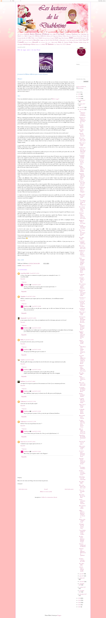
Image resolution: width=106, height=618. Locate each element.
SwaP (55, 44)
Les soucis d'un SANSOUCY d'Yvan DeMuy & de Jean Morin (82, 359)
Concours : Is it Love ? (82, 298)
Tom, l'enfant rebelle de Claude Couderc (82, 532)
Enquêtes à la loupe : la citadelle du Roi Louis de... (82, 120)
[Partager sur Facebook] (47, 263)
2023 (79, 607)
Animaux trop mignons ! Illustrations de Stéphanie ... (82, 552)
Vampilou (23, 296)
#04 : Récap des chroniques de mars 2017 (82, 232)
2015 (79, 94)
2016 (79, 96)
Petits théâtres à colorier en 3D (82, 378)
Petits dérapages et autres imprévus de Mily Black (82, 261)
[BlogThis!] (45, 263)
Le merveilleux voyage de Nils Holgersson (82, 202)
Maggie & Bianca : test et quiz (82, 222)
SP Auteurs (49, 44)
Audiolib (26, 34)
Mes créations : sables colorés (82, 507)
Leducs (76, 40)
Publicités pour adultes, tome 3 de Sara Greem (82, 368)
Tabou (58, 44)
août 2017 (82, 581)
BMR (54, 34)
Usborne (68, 44)
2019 (79, 600)
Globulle (36, 38)
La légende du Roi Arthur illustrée (81, 411)
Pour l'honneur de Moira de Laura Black (82, 327)
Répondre (23, 279)
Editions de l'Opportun (52, 36)
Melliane (23, 381)
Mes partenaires (42, 42)
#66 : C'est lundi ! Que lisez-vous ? (82, 486)
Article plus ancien (69, 489)
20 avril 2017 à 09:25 (36, 328)
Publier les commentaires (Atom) (49, 497)
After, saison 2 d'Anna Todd (82, 196)
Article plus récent (23, 489)
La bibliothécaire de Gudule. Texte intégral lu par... (82, 349)
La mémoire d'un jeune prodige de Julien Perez (82, 269)
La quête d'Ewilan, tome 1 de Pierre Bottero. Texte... (82, 424)
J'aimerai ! (84, 38)
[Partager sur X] (46, 263)
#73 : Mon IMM (81, 482)
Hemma (48, 38)
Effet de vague (55, 99)
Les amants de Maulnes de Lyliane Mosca (82, 389)
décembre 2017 (83, 594)
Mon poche (54, 42)
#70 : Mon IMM (81, 130)
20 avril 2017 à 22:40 (36, 451)
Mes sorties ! (48, 42)
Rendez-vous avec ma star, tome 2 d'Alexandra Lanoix (82, 150)
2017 (79, 98)
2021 (79, 604)
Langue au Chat (44, 40)
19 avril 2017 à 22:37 (36, 284)
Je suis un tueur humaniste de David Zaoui (82, 453)
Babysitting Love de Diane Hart (82, 478)
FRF (27, 38)
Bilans (51, 34)
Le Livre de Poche (53, 40)
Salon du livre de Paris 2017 (82, 135)
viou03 (22, 360)
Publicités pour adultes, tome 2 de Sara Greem (82, 215)
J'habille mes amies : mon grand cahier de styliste (82, 292)
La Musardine (36, 40)
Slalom (33, 44)
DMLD (26, 36)
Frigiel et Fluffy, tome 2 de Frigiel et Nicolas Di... (82, 335)
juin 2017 (82, 576)
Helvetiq (44, 38)
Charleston (74, 34)
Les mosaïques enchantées (82, 467)
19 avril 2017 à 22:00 (30, 296)
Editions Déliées (62, 36)
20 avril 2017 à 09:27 (36, 391)
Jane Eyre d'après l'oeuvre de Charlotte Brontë (82, 461)
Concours (83, 34)
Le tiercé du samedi (70, 40)
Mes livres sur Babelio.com (81, 86)
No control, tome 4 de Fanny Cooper (82, 209)
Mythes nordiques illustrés (82, 395)
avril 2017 (82, 109)
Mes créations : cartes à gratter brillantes (82, 286)
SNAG (43, 44)
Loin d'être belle (25, 273)
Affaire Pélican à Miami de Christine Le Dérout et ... (82, 514)
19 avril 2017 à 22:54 (31, 318)
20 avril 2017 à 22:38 (36, 411)
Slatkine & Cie (38, 44)
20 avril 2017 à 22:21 (30, 441)
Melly (22, 340)
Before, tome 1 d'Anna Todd (82, 521)
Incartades (75, 38)
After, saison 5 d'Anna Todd (82, 447)
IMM (71, 38)
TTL (61, 44)
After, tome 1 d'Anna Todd (82, 144)
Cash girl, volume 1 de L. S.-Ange (81, 280)
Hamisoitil (23, 318)
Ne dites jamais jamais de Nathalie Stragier (81, 539)
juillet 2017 (82, 578)
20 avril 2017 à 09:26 (36, 369)
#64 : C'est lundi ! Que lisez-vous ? (82, 247)
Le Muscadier (62, 40)
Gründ (40, 38)
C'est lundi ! (60, 34)
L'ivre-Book (28, 40)
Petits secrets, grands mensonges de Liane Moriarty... (82, 319)
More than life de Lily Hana (82, 496)
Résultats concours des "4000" (82, 560)
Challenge (68, 34)
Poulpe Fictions (73, 42)
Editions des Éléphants (71, 36)
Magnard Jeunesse (28, 42)
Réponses (24, 282)
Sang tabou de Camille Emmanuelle (82, 437)
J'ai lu (80, 38)
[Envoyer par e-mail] (43, 263)
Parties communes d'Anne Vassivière (82, 501)
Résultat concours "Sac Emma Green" (82, 473)
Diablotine (26, 284)
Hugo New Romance (63, 38)
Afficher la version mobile (46, 491)
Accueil (46, 489)
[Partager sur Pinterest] (48, 263)
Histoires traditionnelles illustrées (82, 545)
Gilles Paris (31, 38)
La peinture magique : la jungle (82, 156)
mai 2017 (82, 574)
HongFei (52, 38)
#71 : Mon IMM (81, 238)
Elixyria (78, 36)
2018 (79, 598)
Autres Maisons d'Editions (39, 34)
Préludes (81, 42)
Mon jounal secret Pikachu (82, 417)
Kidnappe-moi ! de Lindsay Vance (81, 526)
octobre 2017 (83, 587)
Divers (22, 36)
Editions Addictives (40, 36)
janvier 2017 (82, 100)
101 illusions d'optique (82, 309)
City (79, 34)
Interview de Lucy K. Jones (82, 443)
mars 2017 (82, 107)
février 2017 (82, 104)
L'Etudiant (23, 40)
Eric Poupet (83, 36)
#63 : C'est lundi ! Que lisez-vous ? (82, 139)
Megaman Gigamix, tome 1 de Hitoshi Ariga (82, 176)
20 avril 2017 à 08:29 (29, 360)
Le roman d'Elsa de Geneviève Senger (82, 400)
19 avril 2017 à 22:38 (36, 306)
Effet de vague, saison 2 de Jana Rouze (82, 431)
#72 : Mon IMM (81, 373)
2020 (79, 602)
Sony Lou (23, 441)
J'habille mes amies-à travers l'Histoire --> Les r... (82, 189)
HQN (56, 38)
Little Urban (82, 40)
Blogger (59, 615)
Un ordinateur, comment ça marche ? (82, 113)
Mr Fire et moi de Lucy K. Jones (81, 162)
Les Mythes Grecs (81, 275)
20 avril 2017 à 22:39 (36, 431)
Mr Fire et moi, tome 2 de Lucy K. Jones (82, 183)
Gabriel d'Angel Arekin (81, 342)
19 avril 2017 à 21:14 (34, 273)
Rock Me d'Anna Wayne (81, 126)
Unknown (23, 401)
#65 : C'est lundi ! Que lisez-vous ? (82, 384)
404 (18, 34)
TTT (64, 44)
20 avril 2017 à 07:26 (28, 340)
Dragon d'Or (31, 36)
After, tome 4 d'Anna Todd (82, 406)
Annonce (22, 34)
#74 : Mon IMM (81, 564)
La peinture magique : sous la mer (82, 242)
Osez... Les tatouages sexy (82, 491)
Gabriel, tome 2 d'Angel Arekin (81, 569)
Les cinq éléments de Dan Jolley (82, 227)
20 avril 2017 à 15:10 (31, 401)
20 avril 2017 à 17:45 (31, 421)
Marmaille (35, 42)
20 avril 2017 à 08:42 (30, 381)
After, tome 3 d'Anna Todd (82, 313)
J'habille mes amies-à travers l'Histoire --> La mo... (82, 253)
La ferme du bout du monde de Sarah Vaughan (82, 303)
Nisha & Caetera (63, 42)
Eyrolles (23, 38)
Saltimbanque (27, 44)
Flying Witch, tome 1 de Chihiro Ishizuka (82, 168)
